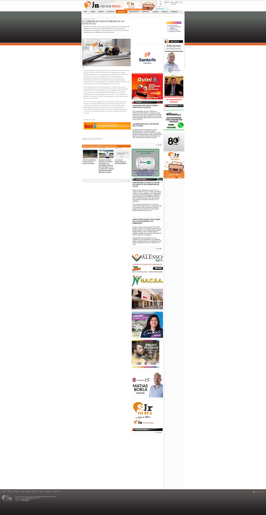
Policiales (110, 11)
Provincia (121, 11)
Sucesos (155, 11)
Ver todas (159, 432)
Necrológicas (134, 11)
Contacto (173, 4)
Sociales (164, 11)
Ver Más (159, 145)
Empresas (174, 11)
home (85, 11)
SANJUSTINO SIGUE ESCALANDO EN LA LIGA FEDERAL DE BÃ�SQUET (146, 221)
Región (101, 11)
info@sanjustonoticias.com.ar (33, 497)
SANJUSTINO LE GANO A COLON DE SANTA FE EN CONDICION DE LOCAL (146, 184)
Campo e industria (25, 491)
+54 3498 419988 (24, 500)
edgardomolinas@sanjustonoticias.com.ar (45, 496)
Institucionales (56, 491)
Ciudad (93, 11)
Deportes (145, 11)
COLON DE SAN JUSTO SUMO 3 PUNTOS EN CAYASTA (145, 106)
